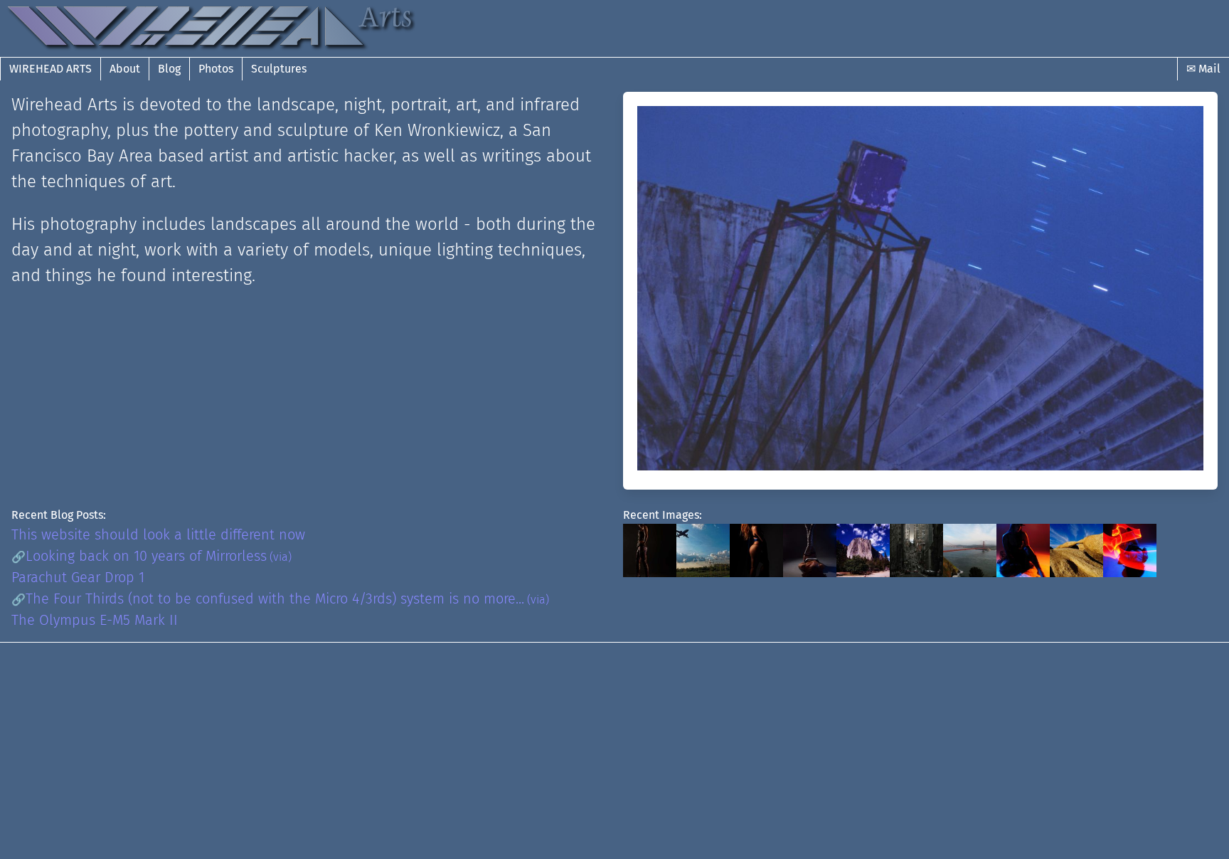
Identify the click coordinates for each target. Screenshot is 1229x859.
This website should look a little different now (158, 534)
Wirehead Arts (50, 68)
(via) (281, 557)
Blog (169, 68)
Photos (215, 68)
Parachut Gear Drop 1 (77, 577)
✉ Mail (1203, 68)
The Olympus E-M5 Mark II (94, 619)
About (125, 68)
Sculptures (279, 68)
